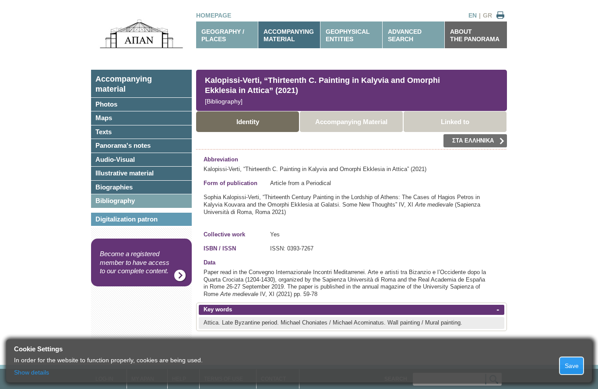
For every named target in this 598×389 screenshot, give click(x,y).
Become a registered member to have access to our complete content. (134, 262)
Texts (103, 132)
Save (572, 365)
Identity (247, 121)
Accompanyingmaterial (123, 84)
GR (487, 15)
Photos (106, 104)
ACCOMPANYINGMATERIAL (289, 35)
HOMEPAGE (213, 15)
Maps (103, 117)
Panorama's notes (123, 145)
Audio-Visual (115, 159)
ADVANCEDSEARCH (405, 35)
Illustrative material (124, 173)
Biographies (114, 187)
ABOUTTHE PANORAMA (475, 35)
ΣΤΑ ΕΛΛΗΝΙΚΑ (473, 140)
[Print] (500, 15)
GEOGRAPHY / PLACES (222, 35)
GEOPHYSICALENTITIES (348, 35)
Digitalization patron (126, 219)
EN (472, 15)
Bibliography (115, 200)
